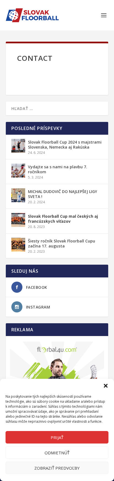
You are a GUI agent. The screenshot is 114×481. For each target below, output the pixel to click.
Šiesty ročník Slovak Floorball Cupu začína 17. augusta (61, 243)
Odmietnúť (57, 452)
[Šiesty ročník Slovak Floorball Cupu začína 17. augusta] (18, 245)
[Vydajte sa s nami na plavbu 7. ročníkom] (18, 170)
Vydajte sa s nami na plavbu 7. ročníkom (57, 169)
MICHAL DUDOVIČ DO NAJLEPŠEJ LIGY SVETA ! (62, 194)
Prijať (57, 437)
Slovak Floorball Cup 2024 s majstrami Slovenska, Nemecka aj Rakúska (65, 144)
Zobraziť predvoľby (57, 468)
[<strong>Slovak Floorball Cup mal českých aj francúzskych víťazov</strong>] (18, 220)
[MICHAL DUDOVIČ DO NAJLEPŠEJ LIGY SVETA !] (18, 195)
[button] (105, 386)
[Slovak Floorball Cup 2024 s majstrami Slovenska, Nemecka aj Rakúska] (18, 146)
